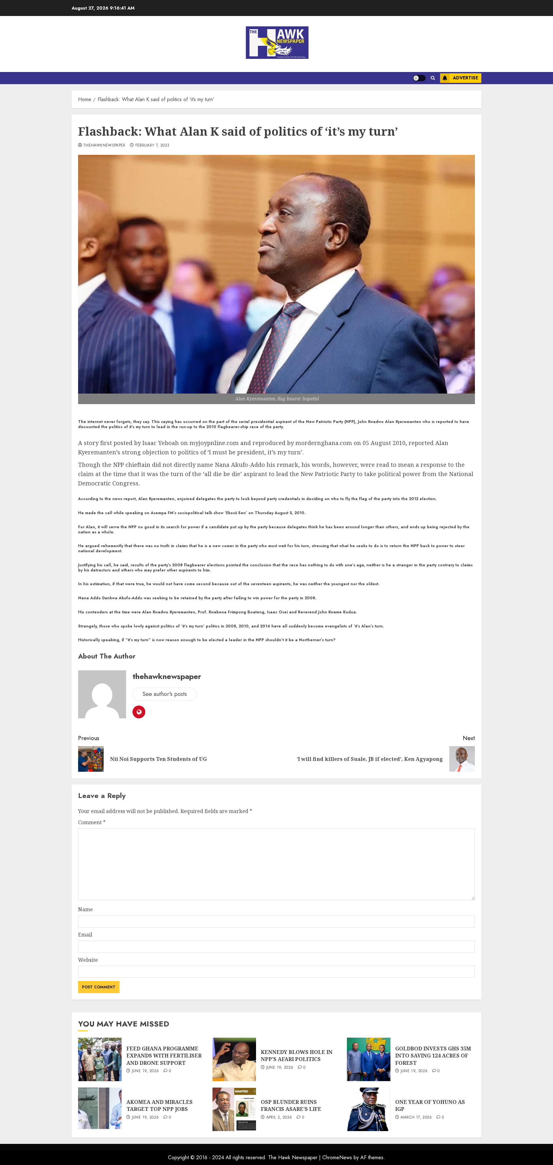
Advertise (465, 78)
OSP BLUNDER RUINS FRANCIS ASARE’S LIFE (291, 1105)
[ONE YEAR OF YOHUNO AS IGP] (368, 1109)
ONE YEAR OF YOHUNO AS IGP (430, 1105)
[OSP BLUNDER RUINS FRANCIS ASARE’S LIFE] (234, 1109)
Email (85, 934)
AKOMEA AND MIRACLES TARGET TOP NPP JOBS (159, 1105)
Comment (92, 822)
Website (88, 959)
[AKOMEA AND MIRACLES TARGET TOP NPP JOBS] (100, 1109)
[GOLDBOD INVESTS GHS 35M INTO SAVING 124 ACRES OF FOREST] (368, 1059)
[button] (433, 78)
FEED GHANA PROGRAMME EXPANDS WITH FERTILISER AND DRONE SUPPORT (164, 1055)
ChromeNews (337, 1157)
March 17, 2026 (416, 1117)
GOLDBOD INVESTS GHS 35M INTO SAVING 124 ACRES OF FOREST (433, 1055)
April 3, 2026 (279, 1117)
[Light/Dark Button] (419, 78)
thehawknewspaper (104, 145)
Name (85, 909)
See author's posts (164, 694)
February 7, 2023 (152, 145)
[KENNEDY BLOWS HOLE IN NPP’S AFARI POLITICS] (234, 1059)
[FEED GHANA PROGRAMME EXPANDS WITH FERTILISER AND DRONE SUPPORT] (100, 1059)
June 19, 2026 (145, 1071)
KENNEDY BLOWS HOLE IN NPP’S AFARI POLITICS (297, 1056)
